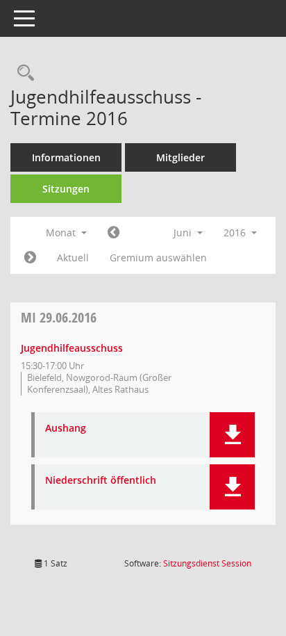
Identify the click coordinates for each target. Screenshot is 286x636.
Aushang (65, 428)
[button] (232, 434)
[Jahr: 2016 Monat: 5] (113, 232)
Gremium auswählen (158, 257)
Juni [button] (184, 232)
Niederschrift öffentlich (100, 481)
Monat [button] (62, 232)
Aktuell (73, 257)
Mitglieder (180, 157)
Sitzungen (66, 188)
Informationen (66, 157)
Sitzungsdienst (207, 563)
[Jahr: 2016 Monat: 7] (30, 257)
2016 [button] (236, 232)
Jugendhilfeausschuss (72, 347)
